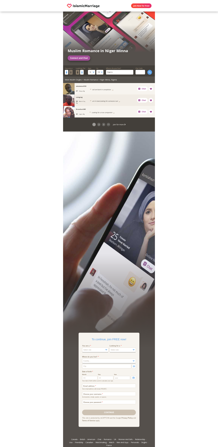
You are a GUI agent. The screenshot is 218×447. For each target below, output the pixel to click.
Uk (115, 439)
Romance (108, 439)
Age (89, 68)
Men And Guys (122, 442)
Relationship (140, 439)
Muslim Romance (91, 79)
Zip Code (139, 68)
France (109, 445)
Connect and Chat (79, 58)
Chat (99, 439)
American (91, 439)
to (97, 68)
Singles (144, 442)
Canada (74, 439)
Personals (135, 442)
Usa (70, 442)
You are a (68, 68)
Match (111, 442)
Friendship (79, 442)
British (82, 439)
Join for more (118, 124)
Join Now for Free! (141, 6)
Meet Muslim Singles (73, 79)
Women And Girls (125, 439)
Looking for (80, 68)
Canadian (89, 442)
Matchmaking (101, 442)
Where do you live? (113, 68)
